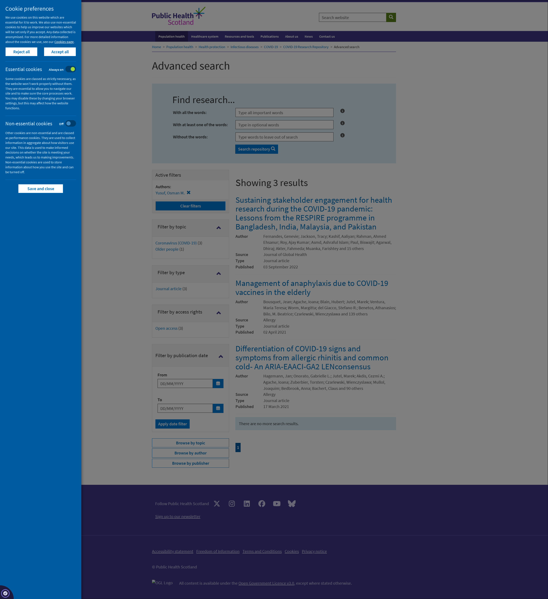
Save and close (40, 188)
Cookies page (64, 42)
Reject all (21, 51)
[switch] (44, 69)
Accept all (60, 51)
